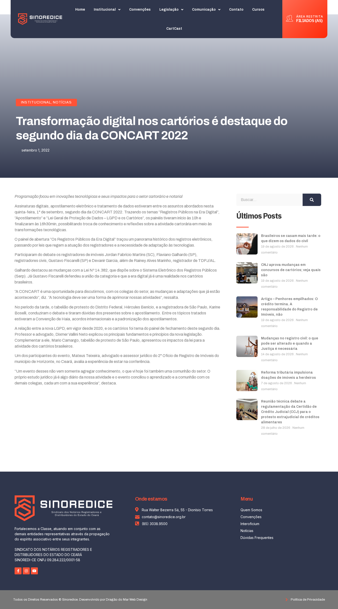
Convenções (140, 9)
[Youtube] (34, 570)
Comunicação (204, 9)
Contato (236, 9)
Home (80, 9)
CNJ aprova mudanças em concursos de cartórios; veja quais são (291, 270)
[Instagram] (26, 570)
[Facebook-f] (18, 570)
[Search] (312, 200)
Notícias (62, 102)
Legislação (169, 9)
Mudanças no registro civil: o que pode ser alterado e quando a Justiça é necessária (289, 343)
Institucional (105, 9)
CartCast (174, 28)
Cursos (258, 9)
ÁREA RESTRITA (309, 16)
